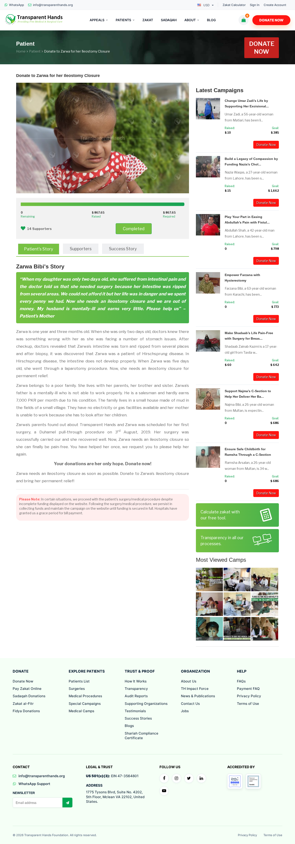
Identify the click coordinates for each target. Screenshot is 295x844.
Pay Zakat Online (27, 688)
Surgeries (77, 688)
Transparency (136, 688)
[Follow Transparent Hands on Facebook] (164, 778)
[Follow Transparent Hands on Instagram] (176, 778)
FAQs (241, 681)
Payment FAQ (248, 688)
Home (21, 51)
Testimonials (135, 711)
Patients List (79, 681)
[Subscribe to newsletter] (67, 802)
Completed (134, 228)
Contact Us (190, 703)
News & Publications (198, 696)
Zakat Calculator (234, 4)
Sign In (255, 4)
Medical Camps (81, 711)
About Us (188, 681)
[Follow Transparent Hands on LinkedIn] (201, 778)
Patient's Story (38, 249)
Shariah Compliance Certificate (141, 735)
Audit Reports (136, 696)
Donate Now (271, 20)
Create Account (275, 4)
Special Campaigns (85, 703)
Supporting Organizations (146, 703)
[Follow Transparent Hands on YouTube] (164, 790)
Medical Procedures (85, 696)
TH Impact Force (195, 688)
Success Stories (138, 718)
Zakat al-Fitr (23, 703)
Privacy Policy (249, 696)
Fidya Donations (26, 711)
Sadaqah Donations (29, 696)
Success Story (123, 248)
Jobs (185, 711)
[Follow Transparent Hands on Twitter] (189, 778)
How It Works (136, 681)
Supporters (80, 248)
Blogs (129, 725)
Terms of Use (248, 703)
